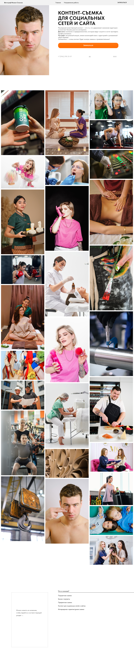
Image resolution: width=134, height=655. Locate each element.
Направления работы (71, 3)
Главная (58, 3)
